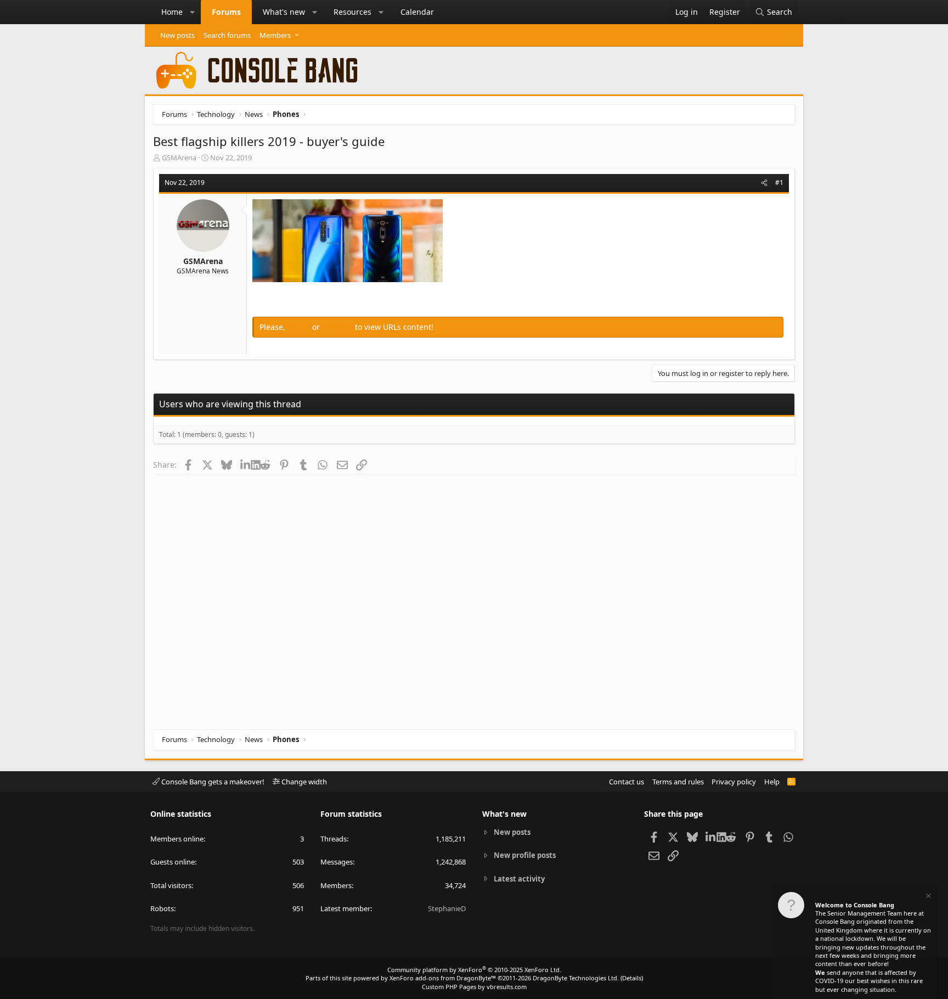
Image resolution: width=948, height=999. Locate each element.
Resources (352, 12)
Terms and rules (678, 782)
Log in (299, 327)
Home (172, 12)
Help (772, 782)
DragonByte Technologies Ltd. (576, 978)
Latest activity (519, 879)
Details (631, 978)
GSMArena (179, 157)
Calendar (417, 12)
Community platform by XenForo (474, 970)
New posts (177, 35)
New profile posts (525, 855)
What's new (284, 12)
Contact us (626, 782)
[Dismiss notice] (927, 897)
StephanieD (447, 908)
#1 (779, 182)
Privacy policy (734, 782)
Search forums (227, 35)
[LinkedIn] (245, 464)
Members (275, 35)
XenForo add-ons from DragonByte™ (443, 978)
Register (338, 327)
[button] (192, 12)
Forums (226, 12)
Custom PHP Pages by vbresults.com (474, 987)
